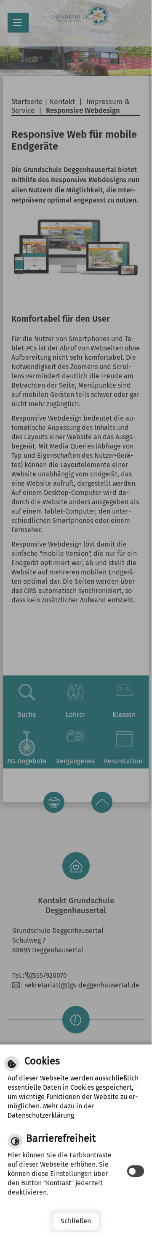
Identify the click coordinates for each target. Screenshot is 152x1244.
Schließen (76, 1221)
